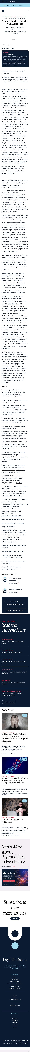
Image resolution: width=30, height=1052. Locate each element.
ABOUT (15, 977)
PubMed (9, 414)
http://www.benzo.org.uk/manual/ (13, 470)
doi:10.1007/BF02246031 (9, 516)
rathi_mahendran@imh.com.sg (13, 523)
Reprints (21, 5)
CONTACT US (15, 986)
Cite (16, 5)
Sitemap (23, 1045)
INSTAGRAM (15, 1020)
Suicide (26, 11)
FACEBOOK (15, 1018)
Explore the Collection (7, 866)
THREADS (15, 1025)
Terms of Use (14, 1040)
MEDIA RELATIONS (15, 981)
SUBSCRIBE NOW (15, 1005)
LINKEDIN (15, 1023)
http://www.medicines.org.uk (11, 395)
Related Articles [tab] (14, 39)
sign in (11, 604)
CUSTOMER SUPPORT (15, 988)
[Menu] (3, 1)
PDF (5, 5)
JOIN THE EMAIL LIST (15, 999)
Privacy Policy (6, 1040)
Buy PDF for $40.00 (15, 601)
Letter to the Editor (11, 18)
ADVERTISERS (15, 979)
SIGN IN (15, 996)
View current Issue (8, 702)
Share (12, 5)
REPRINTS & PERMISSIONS (15, 984)
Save (8, 5)
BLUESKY (15, 1027)
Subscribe (15, 918)
